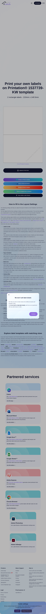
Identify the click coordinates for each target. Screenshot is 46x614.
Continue (33, 314)
